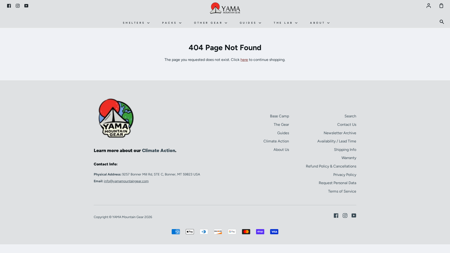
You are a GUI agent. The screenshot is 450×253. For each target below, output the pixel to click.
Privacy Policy (344, 174)
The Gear (281, 124)
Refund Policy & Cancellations (331, 166)
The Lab (284, 22)
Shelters (135, 22)
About (318, 22)
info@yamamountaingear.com (126, 181)
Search (350, 116)
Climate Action (276, 141)
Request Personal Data (337, 183)
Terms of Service (342, 191)
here (244, 59)
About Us (281, 149)
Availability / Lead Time (336, 141)
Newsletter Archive (340, 133)
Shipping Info (345, 149)
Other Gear (209, 22)
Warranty (348, 158)
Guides (249, 22)
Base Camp (279, 116)
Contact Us (346, 124)
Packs (170, 22)
